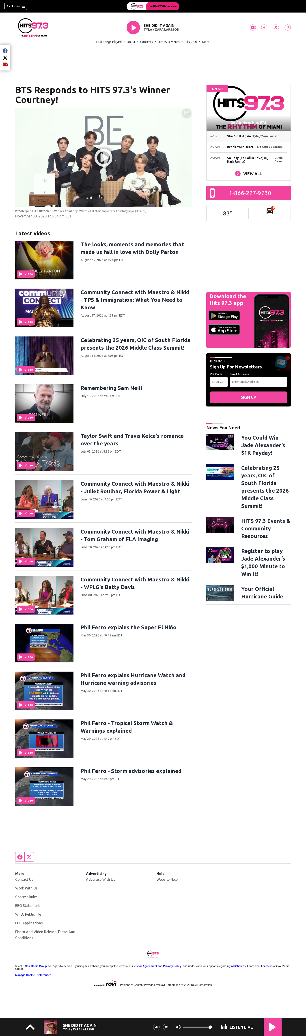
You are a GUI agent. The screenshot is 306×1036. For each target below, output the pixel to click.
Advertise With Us (100, 879)
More (205, 42)
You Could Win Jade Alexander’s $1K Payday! (263, 445)
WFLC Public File (28, 914)
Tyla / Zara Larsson (161, 29)
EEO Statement (27, 906)
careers (268, 966)
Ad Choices (238, 966)
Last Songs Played (109, 42)
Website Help (167, 879)
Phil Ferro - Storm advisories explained (131, 771)
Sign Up (248, 397)
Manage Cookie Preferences (33, 975)
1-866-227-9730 (250, 193)
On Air (131, 42)
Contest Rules (26, 897)
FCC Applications (29, 923)
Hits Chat (191, 42)
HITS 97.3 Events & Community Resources (266, 528)
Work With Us (26, 888)
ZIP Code (216, 374)
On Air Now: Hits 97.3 (248, 123)
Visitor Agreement (145, 966)
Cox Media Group (36, 966)
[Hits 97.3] (153, 6)
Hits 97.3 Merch (169, 42)
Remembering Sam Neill (111, 388)
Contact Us (24, 879)
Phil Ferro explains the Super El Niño (129, 627)
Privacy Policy (172, 966)
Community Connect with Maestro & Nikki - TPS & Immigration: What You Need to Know (135, 300)
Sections (13, 6)
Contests (146, 42)
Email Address (239, 374)
